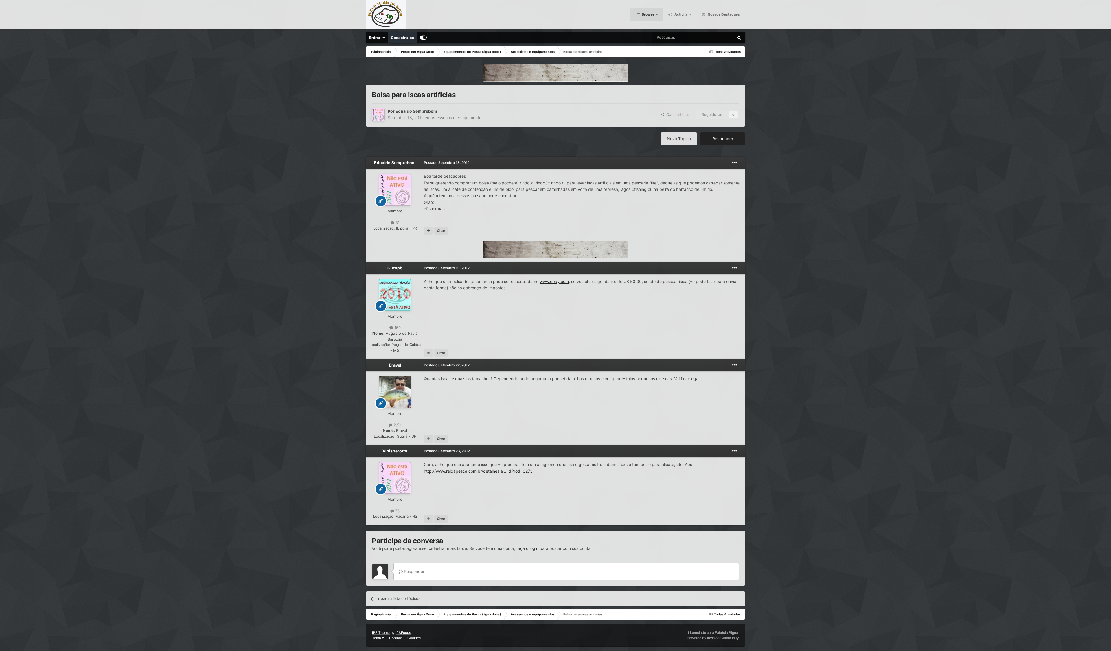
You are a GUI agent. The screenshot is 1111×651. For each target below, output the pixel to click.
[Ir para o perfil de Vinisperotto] (395, 478)
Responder (722, 138)
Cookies (414, 638)
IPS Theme (381, 632)
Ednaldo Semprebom (416, 111)
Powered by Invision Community (713, 638)
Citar (441, 230)
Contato (395, 638)
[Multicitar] (428, 231)
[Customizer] (423, 37)
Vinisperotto (394, 450)
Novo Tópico (679, 138)
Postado (447, 162)
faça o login (527, 548)
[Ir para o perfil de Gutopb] (395, 295)
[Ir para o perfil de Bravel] (395, 392)
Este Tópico (716, 37)
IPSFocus (403, 632)
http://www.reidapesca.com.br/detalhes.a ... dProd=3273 (478, 471)
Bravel (395, 365)
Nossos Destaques (723, 14)
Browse (647, 14)
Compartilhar (676, 114)
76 (397, 510)
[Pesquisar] (739, 37)
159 (397, 327)
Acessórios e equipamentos (457, 117)
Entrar (375, 37)
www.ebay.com (554, 281)
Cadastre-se (402, 37)
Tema (377, 638)
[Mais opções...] (734, 162)
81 (397, 222)
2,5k (396, 425)
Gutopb (394, 267)
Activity (681, 14)
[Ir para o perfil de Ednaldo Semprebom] (378, 114)
